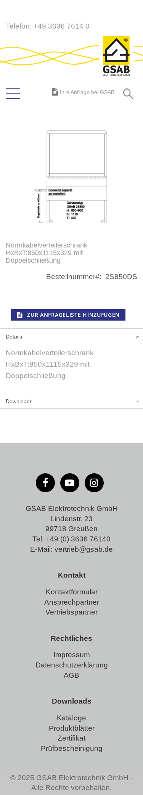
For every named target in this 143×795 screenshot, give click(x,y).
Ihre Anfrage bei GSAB (87, 92)
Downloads (19, 401)
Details (14, 337)
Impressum (71, 655)
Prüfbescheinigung (72, 748)
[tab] (71, 335)
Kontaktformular (72, 592)
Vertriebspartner (71, 612)
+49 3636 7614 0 (62, 26)
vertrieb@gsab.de (84, 549)
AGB (71, 675)
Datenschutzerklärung (71, 665)
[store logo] (116, 56)
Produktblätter (72, 728)
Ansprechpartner (71, 602)
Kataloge (71, 718)
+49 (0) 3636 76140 (78, 539)
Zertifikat (71, 738)
